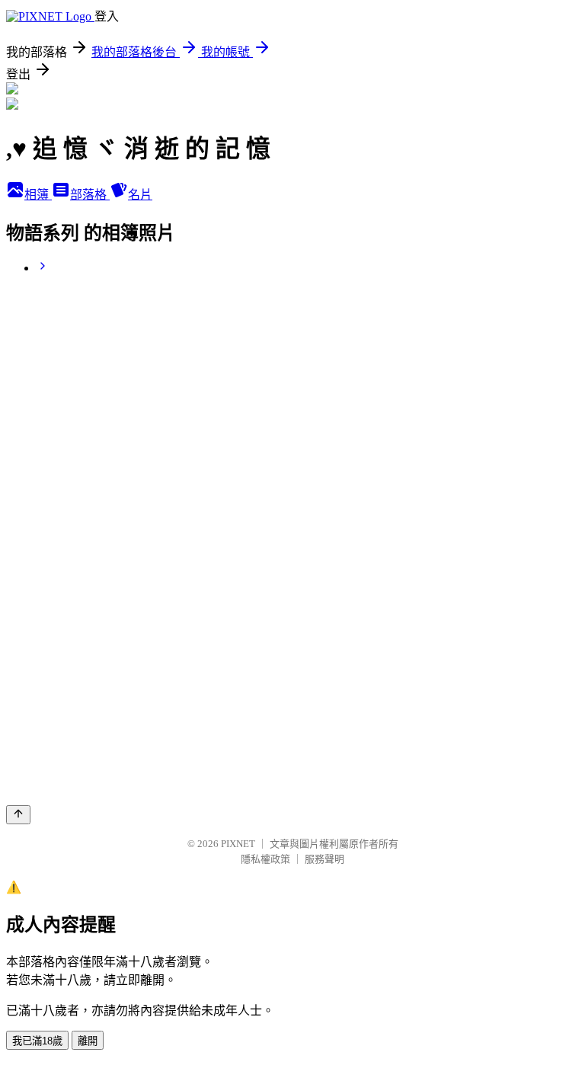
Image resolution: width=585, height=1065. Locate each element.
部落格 (90, 194)
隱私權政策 (265, 859)
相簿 (38, 194)
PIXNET (238, 843)
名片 (140, 194)
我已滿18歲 (37, 1041)
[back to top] (18, 814)
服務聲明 (324, 859)
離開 (88, 1041)
